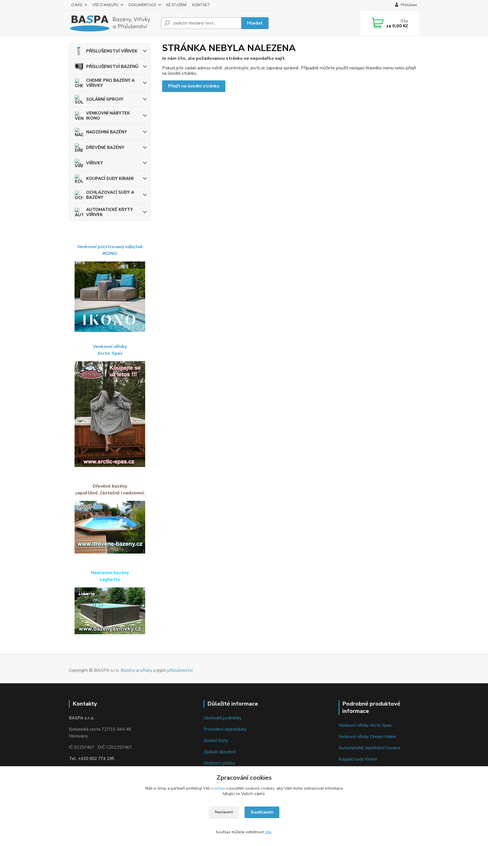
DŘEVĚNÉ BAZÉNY (105, 147)
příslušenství (180, 670)
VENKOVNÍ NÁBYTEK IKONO (108, 115)
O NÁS (76, 5)
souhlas (218, 788)
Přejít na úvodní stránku (193, 86)
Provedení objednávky (225, 729)
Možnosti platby (219, 763)
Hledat (255, 23)
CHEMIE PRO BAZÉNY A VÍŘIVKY (110, 83)
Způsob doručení (220, 752)
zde (268, 832)
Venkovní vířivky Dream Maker (367, 736)
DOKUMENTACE (142, 5)
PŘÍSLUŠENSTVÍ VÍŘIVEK (112, 51)
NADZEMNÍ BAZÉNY (106, 132)
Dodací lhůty (216, 740)
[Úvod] (112, 23)
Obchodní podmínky (222, 718)
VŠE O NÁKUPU (105, 5)
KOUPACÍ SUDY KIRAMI (110, 178)
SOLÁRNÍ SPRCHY (104, 99)
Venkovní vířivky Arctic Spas (365, 725)
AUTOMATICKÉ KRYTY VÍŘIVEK (109, 212)
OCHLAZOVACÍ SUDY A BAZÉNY (110, 195)
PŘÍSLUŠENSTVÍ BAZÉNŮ (112, 66)
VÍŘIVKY (94, 163)
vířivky (146, 670)
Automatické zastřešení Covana (369, 748)
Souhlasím (261, 812)
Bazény (128, 670)
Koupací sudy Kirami (358, 759)
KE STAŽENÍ (176, 5)
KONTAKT (201, 5)
